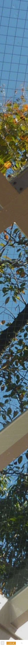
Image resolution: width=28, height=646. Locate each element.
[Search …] (21, 643)
